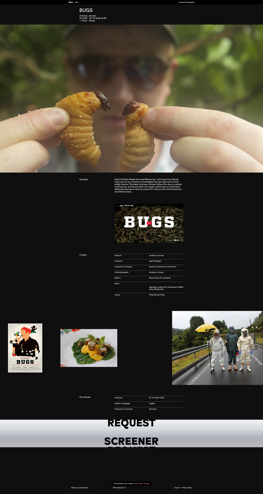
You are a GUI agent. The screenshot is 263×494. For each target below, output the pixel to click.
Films (70, 2)
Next (253, 348)
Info (76, 2)
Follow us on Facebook (79, 488)
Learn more (138, 483)
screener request (131, 433)
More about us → (119, 488)
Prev (9, 348)
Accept (147, 483)
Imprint (177, 488)
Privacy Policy (186, 488)
